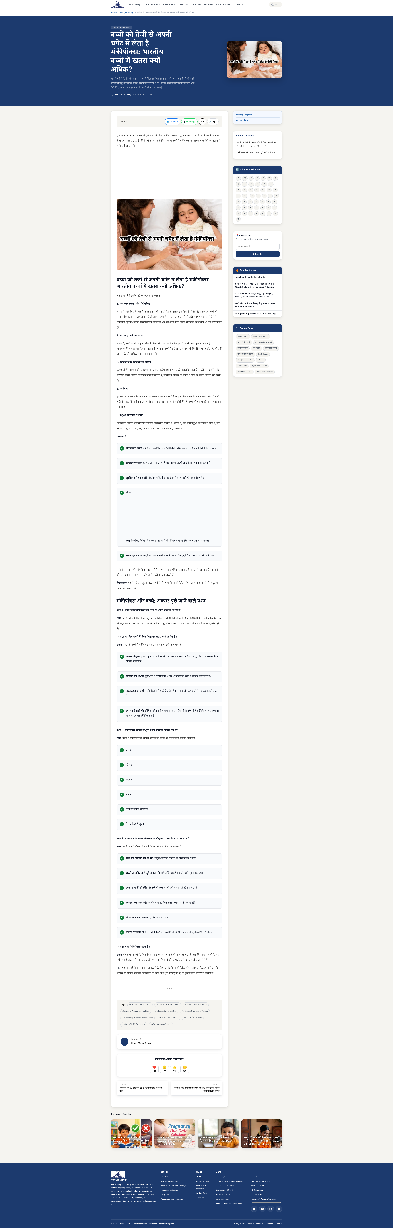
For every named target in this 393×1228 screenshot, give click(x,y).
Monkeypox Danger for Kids (140, 1004)
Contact (279, 1223)
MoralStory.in (243, 336)
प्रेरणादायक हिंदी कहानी (245, 360)
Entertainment (224, 4)
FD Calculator (257, 1194)
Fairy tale (165, 1194)
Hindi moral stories (245, 371)
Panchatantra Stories (169, 1190)
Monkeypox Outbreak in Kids (196, 1004)
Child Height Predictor (260, 1181)
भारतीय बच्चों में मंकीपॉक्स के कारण (133, 1024)
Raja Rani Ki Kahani (259, 366)
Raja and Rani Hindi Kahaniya (173, 1185)
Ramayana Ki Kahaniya (201, 1187)
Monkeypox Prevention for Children (135, 1011)
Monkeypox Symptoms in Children (195, 1011)
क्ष (262, 213)
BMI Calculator (257, 1185)
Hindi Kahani (263, 354)
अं (257, 184)
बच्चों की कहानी (243, 348)
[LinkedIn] (270, 1209)
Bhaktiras (168, 4)
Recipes (197, 4)
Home (114, 12)
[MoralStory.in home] (118, 4)
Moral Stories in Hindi (263, 342)
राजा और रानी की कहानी (245, 354)
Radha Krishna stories (265, 371)
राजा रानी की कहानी (244, 342)
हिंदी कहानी (256, 348)
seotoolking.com (167, 1223)
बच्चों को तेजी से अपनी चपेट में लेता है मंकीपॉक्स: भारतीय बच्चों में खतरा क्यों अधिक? (257, 144)
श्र (275, 213)
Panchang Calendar (224, 1177)
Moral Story (242, 366)
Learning (183, 4)
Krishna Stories (202, 1193)
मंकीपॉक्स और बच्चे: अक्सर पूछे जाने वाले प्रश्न (256, 152)
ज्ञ (238, 219)
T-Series (261, 360)
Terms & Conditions (255, 1223)
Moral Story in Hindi (260, 336)
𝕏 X (202, 121)
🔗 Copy (213, 121)
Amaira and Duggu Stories (172, 1199)
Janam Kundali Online (225, 1185)
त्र (269, 213)
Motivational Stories (169, 1181)
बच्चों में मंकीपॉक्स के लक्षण (193, 1018)
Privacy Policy (238, 1223)
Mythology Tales (203, 1181)
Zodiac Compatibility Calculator (229, 1181)
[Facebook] (254, 1209)
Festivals (208, 4)
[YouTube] (262, 1209)
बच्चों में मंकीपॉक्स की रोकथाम (168, 1018)
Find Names (152, 4)
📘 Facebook (172, 121)
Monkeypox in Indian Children (167, 1004)
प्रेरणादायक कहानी (271, 348)
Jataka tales (200, 1198)
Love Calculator (222, 1199)
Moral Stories (166, 1177)
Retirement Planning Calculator (264, 1199)
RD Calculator (257, 1190)
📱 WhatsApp (189, 121)
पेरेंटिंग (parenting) (126, 12)
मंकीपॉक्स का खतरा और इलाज (161, 1024)
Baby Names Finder (259, 1177)
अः (264, 184)
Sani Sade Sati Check (224, 1190)
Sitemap (269, 1223)
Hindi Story (134, 4)
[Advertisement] (169, 173)
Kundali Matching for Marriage (229, 1203)
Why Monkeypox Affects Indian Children (137, 1018)
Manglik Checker (223, 1194)
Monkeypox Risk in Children (165, 1011)
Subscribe (258, 254)
